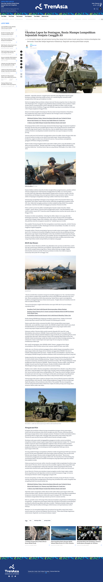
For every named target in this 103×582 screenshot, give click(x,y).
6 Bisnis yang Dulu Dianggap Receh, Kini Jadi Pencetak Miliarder (8, 65)
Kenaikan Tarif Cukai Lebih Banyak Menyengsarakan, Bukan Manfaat (47, 309)
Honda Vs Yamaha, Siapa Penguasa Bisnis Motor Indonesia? (7, 34)
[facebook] (21, 52)
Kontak (35, 571)
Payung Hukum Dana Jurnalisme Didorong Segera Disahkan (8, 84)
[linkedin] (21, 67)
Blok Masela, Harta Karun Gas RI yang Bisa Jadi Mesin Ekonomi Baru (9, 46)
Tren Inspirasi (28, 16)
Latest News (5, 23)
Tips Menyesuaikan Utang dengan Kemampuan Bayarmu (8, 40)
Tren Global (37, 16)
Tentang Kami (31, 571)
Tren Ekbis (3, 16)
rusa (30, 520)
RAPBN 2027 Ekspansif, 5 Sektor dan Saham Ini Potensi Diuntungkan (8, 77)
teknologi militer (37, 520)
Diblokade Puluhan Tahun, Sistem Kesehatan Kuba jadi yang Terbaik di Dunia (49, 118)
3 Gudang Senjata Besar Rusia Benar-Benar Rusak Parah (36, 542)
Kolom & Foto (45, 16)
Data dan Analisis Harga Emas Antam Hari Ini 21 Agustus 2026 (10, 5)
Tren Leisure (19, 16)
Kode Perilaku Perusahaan (43, 571)
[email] (21, 64)
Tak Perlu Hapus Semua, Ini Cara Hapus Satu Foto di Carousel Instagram (8, 53)
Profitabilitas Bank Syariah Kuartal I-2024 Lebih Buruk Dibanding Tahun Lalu (49, 315)
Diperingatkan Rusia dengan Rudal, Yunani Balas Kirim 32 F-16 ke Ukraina (62, 542)
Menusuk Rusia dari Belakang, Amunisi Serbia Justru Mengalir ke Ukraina (89, 542)
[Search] (97, 9)
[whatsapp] (21, 58)
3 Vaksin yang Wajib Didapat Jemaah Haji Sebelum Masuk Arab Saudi (46, 122)
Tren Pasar (11, 16)
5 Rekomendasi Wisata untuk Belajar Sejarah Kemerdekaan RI (9, 71)
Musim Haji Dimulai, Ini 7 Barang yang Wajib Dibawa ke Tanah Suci (46, 120)
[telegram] (21, 61)
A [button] (21, 74)
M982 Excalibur (29, 186)
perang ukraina (47, 520)
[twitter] (21, 55)
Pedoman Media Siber (55, 571)
